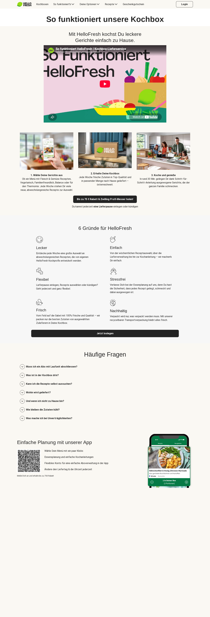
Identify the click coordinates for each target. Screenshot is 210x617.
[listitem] (46, 159)
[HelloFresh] (24, 4)
